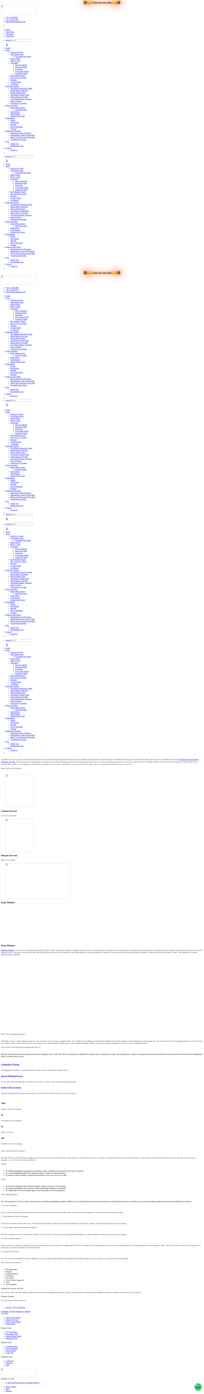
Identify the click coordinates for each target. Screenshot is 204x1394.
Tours (8, 50)
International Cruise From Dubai (22, 135)
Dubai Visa (14, 144)
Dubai (12, 120)
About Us (14, 150)
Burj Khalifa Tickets (18, 76)
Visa (7, 142)
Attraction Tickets (12, 86)
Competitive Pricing (10, 1064)
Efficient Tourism (7, 950)
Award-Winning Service (12, 1076)
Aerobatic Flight (21, 74)
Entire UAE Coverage (11, 1087)
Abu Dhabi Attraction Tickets (21, 88)
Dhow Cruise (15, 61)
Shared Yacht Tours (17, 116)
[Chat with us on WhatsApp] (198, 1386)
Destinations (10, 118)
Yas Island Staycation (23, 57)
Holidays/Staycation (13, 131)
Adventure (14, 63)
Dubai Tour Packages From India (22, 137)
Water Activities (11, 105)
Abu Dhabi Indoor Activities (21, 99)
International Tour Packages (20, 133)
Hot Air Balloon (21, 65)
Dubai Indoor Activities (19, 91)
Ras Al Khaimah (16, 127)
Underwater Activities (18, 103)
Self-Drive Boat (21, 110)
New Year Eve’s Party (18, 78)
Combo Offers (15, 82)
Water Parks (14, 112)
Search (8, 40)
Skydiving (19, 69)
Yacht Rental (15, 114)
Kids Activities (15, 101)
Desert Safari (15, 59)
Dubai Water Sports (17, 108)
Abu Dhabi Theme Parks (19, 95)
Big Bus (13, 80)
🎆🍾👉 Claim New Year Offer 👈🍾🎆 (102, 2)
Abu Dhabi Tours (16, 54)
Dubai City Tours (16, 52)
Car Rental (14, 84)
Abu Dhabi (14, 122)
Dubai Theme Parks (17, 93)
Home (8, 48)
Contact (8, 148)
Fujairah (13, 129)
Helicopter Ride (21, 67)
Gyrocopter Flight (21, 71)
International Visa (16, 146)
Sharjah (13, 125)
